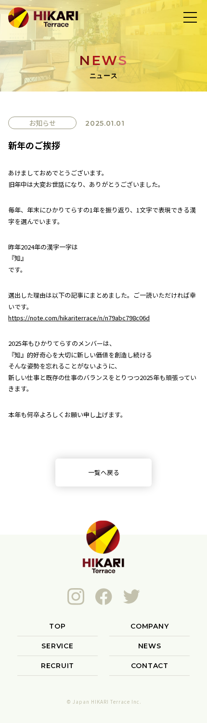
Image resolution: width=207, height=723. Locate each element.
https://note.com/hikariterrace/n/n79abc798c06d (79, 317)
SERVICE (57, 646)
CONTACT (149, 665)
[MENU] (190, 16)
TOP (57, 626)
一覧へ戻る (103, 472)
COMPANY (149, 626)
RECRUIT (57, 665)
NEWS (149, 646)
